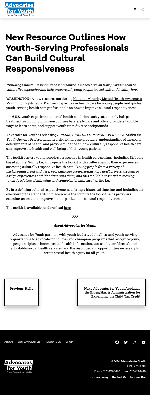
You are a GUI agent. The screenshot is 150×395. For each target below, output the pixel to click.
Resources (53, 342)
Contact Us (119, 377)
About (8, 342)
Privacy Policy (99, 377)
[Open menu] (135, 9)
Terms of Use (138, 377)
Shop (69, 342)
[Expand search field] (143, 9)
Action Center (29, 342)
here (67, 207)
